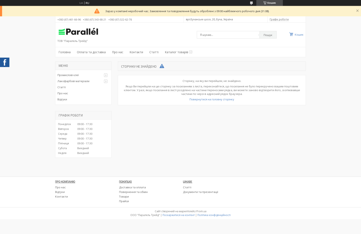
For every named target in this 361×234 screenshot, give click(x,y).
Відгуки (62, 99)
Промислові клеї (68, 75)
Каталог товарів (176, 52)
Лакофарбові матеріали (73, 81)
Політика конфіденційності (214, 215)
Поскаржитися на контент (179, 215)
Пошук (268, 35)
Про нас (117, 52)
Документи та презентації (200, 192)
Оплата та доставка (91, 52)
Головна (64, 52)
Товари (124, 196)
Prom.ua (201, 211)
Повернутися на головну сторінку (211, 99)
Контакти (136, 52)
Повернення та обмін (133, 192)
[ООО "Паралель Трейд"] (78, 32)
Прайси (124, 201)
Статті (154, 52)
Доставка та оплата (132, 187)
